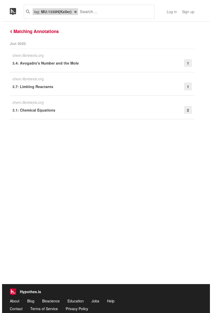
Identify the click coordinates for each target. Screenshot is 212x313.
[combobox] (114, 12)
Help (111, 300)
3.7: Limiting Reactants (32, 86)
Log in (172, 11)
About (14, 300)
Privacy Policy (77, 308)
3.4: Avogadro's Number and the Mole (45, 63)
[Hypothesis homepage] (17, 12)
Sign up (188, 11)
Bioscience (51, 300)
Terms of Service (44, 308)
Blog (30, 300)
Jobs (95, 300)
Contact (16, 308)
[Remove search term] (75, 11)
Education (75, 300)
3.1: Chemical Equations (33, 110)
